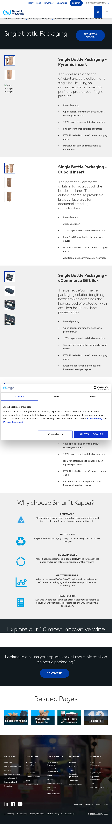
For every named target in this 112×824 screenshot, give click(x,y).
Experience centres (33, 777)
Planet (49, 775)
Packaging (8, 762)
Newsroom (49, 3)
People (49, 779)
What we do (73, 766)
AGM (92, 783)
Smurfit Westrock (75, 785)
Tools (28, 781)
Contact (76, 3)
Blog (38, 3)
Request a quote (90, 35)
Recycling (8, 786)
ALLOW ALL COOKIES (91, 434)
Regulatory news (96, 773)
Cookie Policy (94, 418)
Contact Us (54, 673)
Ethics (71, 770)
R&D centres (31, 773)
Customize (53, 434)
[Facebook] (13, 804)
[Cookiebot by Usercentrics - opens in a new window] (96, 388)
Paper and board (10, 782)
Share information (97, 769)
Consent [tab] (19, 396)
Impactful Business (54, 783)
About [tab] (92, 396)
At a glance (73, 762)
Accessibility (9, 814)
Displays (7, 770)
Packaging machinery (12, 774)
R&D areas (30, 769)
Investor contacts (97, 787)
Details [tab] (56, 396)
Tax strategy (69, 814)
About (31, 3)
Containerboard (10, 778)
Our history (73, 781)
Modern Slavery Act (54, 814)
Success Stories (32, 785)
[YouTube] (20, 804)
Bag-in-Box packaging (12, 766)
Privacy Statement (13, 422)
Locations (62, 3)
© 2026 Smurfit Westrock (98, 814)
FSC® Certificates (54, 794)
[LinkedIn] (6, 804)
